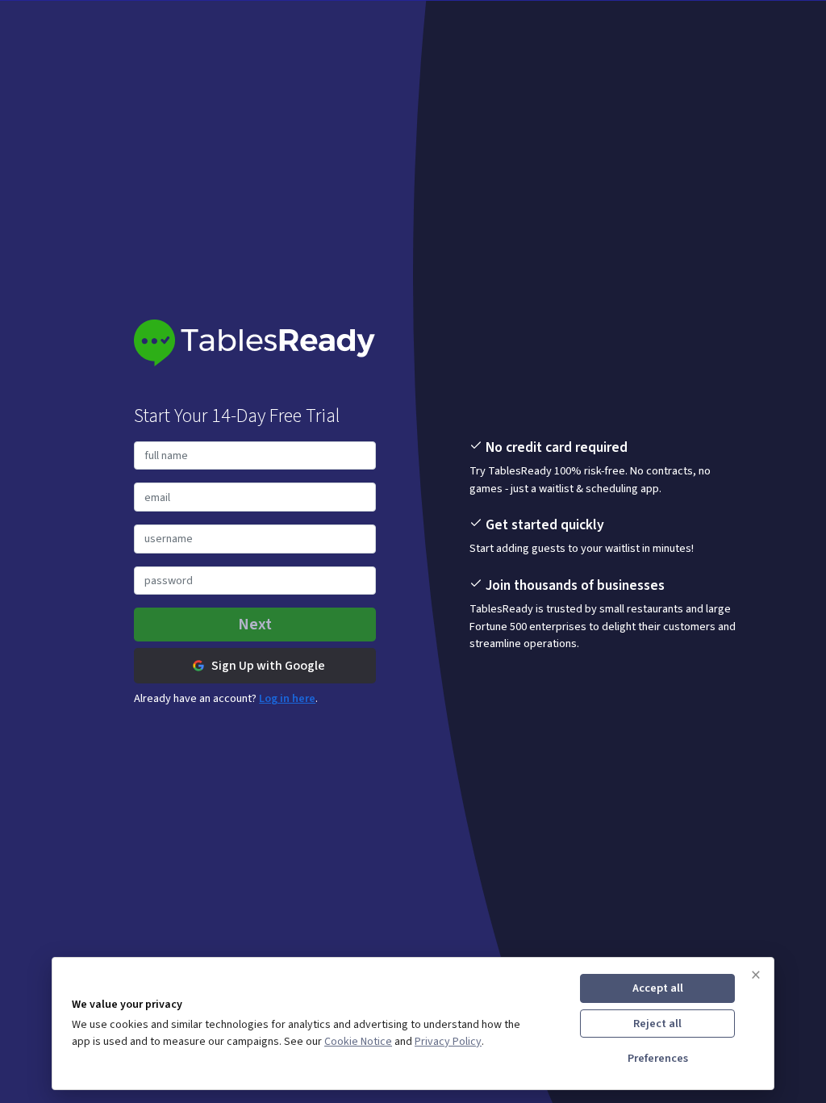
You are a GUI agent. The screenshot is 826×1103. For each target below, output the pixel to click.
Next (255, 624)
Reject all (657, 1023)
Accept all (657, 988)
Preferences (658, 1058)
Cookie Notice (358, 1042)
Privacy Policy (448, 1042)
